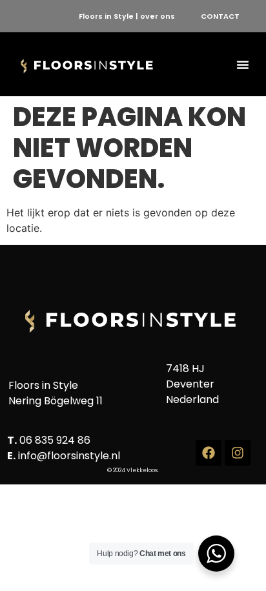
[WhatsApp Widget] (216, 553)
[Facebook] (208, 453)
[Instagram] (238, 453)
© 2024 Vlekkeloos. (133, 470)
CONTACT (220, 16)
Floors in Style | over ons (127, 16)
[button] (242, 64)
